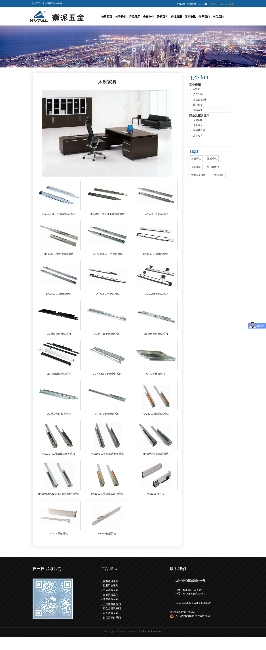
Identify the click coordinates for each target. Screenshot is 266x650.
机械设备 (198, 109)
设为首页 (180, 3)
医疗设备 (198, 104)
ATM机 (196, 89)
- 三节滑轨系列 (109, 594)
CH (200, 3)
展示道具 (198, 135)
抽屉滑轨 (196, 166)
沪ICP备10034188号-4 (182, 612)
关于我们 (120, 16)
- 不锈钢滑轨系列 (111, 603)
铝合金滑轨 (213, 166)
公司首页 (106, 16)
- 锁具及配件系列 (111, 617)
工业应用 (195, 85)
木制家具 (198, 125)
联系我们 (204, 16)
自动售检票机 (200, 99)
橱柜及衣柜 (199, 130)
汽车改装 (198, 94)
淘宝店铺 (218, 16)
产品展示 (134, 16)
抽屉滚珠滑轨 (198, 175)
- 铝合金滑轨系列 (111, 608)
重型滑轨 (212, 158)
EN (205, 3)
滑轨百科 (162, 16)
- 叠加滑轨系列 (109, 599)
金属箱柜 (198, 120)
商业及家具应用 (199, 115)
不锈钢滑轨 (218, 175)
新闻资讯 (190, 16)
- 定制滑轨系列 (109, 613)
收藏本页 (191, 3)
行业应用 (176, 16)
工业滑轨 (196, 158)
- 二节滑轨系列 (109, 590)
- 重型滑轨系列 (109, 581)
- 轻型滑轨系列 (109, 585)
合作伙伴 (148, 16)
